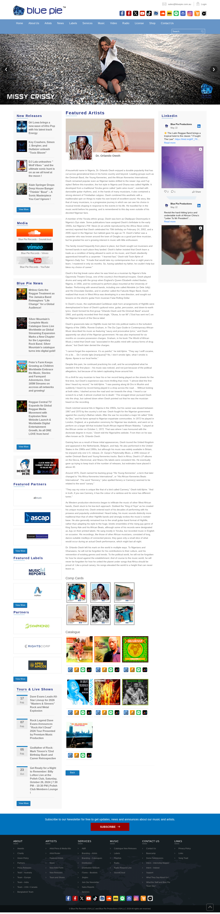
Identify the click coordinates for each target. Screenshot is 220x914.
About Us (34, 23)
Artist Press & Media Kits (60, 848)
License (139, 23)
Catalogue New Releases (125, 848)
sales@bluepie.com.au (179, 4)
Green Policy (23, 858)
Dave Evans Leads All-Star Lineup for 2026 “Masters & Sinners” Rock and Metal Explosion (43, 703)
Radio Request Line (123, 868)
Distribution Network (91, 868)
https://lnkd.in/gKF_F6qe (187, 139)
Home (19, 23)
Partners (21, 863)
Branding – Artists (89, 853)
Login (204, 4)
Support (149, 873)
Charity (20, 853)
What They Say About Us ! (157, 877)
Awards (20, 848)
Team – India (23, 882)
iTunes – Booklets (89, 873)
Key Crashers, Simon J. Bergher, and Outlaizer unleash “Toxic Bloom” (42, 147)
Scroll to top (210, 907)
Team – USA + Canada (27, 887)
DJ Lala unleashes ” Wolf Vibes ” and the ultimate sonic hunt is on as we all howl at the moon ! (42, 168)
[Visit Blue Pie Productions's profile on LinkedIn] (166, 126)
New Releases (56, 873)
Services (87, 23)
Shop (152, 23)
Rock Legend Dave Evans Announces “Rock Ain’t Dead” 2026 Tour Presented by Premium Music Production (42, 729)
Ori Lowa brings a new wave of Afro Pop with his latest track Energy (42, 127)
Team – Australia (24, 873)
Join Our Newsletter (90, 882)
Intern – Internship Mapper (157, 863)
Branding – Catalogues (92, 858)
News (60, 23)
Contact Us (167, 23)
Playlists (117, 858)
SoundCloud (119, 873)
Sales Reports (88, 887)
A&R (84, 848)
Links (180, 853)
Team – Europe (24, 877)
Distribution (87, 863)
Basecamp (151, 853)
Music (101, 23)
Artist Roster (55, 853)
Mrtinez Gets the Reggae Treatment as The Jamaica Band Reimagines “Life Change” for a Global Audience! (42, 299)
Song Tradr (183, 858)
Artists (48, 23)
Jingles (85, 877)
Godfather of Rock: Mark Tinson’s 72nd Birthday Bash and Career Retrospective (43, 753)
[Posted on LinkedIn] (199, 126)
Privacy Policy (184, 848)
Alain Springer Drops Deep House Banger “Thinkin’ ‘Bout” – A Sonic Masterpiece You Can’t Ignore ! (41, 192)
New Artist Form (56, 868)
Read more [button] (170, 142)
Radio (125, 23)
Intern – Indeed (152, 868)
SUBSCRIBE (108, 827)
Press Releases (24, 868)
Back (72, 772)
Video (113, 23)
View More (24, 209)
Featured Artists (56, 858)
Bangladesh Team (25, 892)
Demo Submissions (154, 858)
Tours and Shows (57, 877)
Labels (73, 23)
